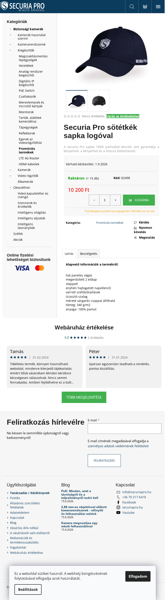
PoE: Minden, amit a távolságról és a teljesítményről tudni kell (79, 494)
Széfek (18, 234)
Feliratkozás (104, 460)
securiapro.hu (132, 507)
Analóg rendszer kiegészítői (31, 73)
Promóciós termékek (27, 150)
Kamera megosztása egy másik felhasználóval (79, 524)
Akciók (18, 240)
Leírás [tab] (69, 254)
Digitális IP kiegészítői (26, 83)
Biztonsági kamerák (28, 29)
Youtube (128, 512)
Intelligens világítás (32, 212)
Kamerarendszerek (32, 44)
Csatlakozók (27, 96)
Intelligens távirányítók (26, 226)
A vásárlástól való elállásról (30, 533)
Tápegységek (28, 127)
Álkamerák (25, 181)
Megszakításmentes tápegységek (33, 58)
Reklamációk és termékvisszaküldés (24, 540)
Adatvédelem (19, 512)
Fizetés (15, 498)
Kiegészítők (26, 50)
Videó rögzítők (28, 176)
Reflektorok (27, 133)
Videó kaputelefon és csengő (33, 195)
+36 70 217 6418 (134, 497)
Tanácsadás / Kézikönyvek (30, 493)
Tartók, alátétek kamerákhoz (30, 119)
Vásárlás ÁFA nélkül (24, 528)
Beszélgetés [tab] (88, 254)
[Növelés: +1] (115, 200)
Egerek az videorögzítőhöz (30, 141)
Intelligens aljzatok (31, 218)
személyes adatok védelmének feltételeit (118, 446)
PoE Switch (27, 90)
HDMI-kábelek (29, 164)
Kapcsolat (17, 518)
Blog (13, 523)
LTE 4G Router (29, 158)
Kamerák (24, 170)
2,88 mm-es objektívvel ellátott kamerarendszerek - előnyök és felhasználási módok (84, 510)
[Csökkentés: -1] (94, 200)
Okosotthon (21, 187)
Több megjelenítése (84, 397)
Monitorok (26, 112)
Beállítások (28, 589)
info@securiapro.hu (136, 492)
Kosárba (142, 200)
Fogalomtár (18, 547)
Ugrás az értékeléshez (122, 116)
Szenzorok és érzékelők (27, 205)
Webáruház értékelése (84, 327)
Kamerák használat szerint (32, 37)
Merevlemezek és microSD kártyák (31, 104)
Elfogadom (138, 576)
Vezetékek (26, 65)
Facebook (129, 502)
